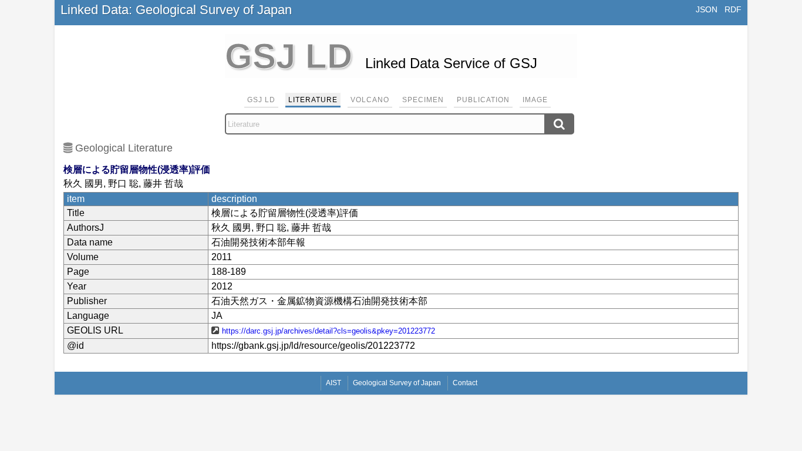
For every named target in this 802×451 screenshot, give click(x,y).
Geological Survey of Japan (397, 383)
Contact (465, 383)
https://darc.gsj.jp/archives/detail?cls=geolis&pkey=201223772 (328, 331)
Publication (483, 100)
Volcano (370, 100)
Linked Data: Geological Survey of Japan (176, 9)
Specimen (423, 100)
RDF (733, 9)
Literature (313, 100)
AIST (333, 383)
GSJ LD (261, 100)
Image (535, 100)
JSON (706, 9)
